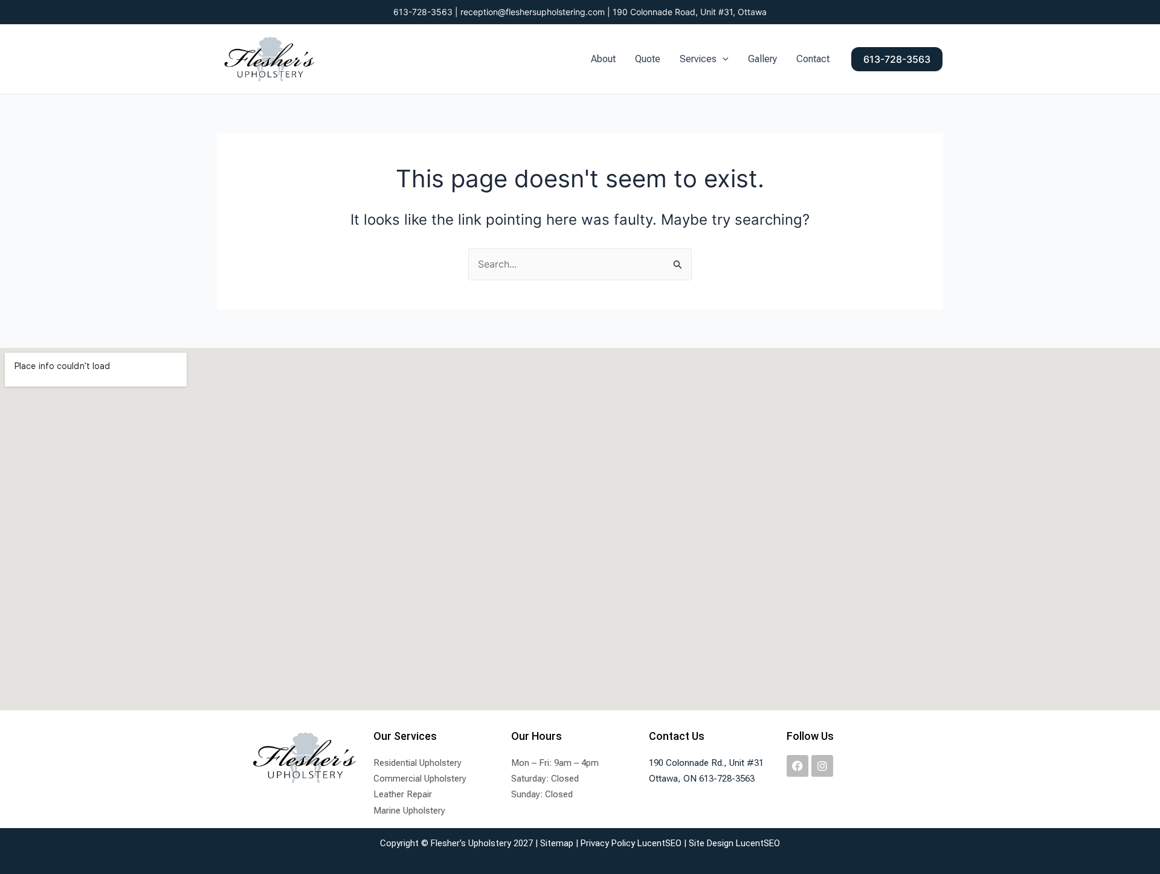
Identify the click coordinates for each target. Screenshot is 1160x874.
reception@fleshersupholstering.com (532, 12)
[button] (723, 59)
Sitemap (556, 843)
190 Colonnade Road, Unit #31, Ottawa (690, 12)
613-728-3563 (423, 12)
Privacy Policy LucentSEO (631, 843)
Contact (813, 59)
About (603, 59)
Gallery (762, 59)
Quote (647, 59)
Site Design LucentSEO (734, 843)
